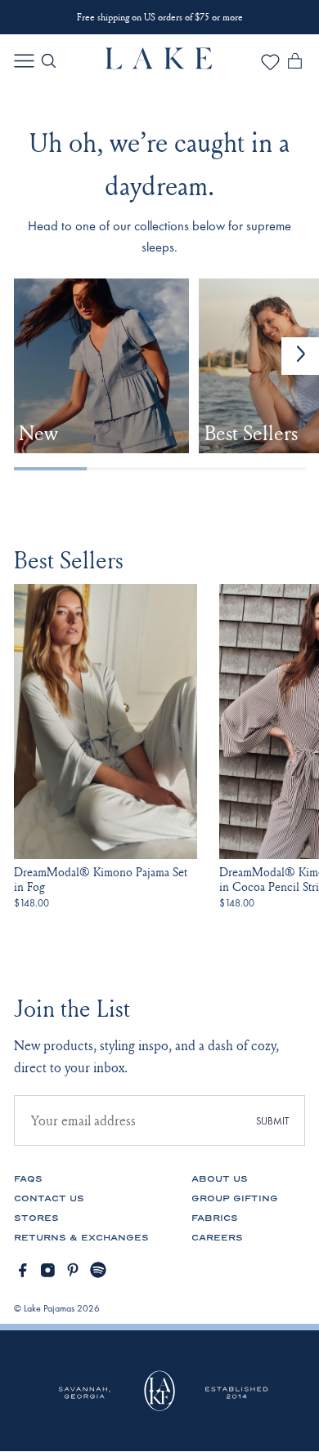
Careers (217, 1237)
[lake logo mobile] (159, 64)
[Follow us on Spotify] (98, 1270)
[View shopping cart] (295, 64)
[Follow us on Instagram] (47, 1270)
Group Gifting (234, 1198)
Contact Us (49, 1198)
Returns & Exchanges (81, 1237)
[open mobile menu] (24, 61)
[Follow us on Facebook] (22, 1270)
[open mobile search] (48, 61)
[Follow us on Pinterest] (73, 1270)
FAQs (28, 1179)
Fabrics (214, 1218)
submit (272, 1121)
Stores (36, 1218)
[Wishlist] (270, 67)
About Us (219, 1179)
